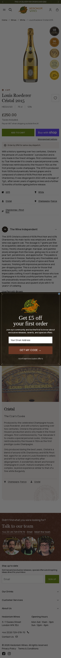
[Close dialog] (59, 293)
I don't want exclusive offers (30, 358)
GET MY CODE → (30, 350)
